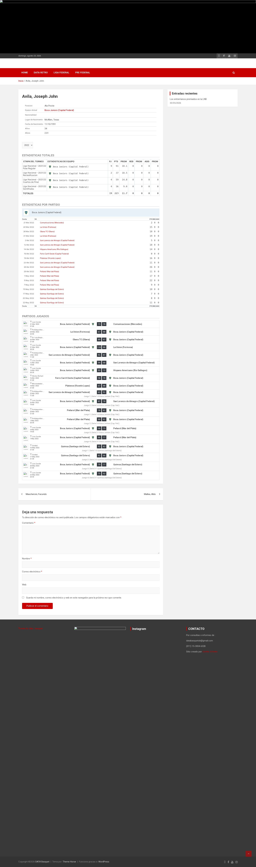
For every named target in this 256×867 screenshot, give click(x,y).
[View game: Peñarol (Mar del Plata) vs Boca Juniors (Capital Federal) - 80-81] (90, 421)
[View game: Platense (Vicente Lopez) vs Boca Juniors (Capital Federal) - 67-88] (90, 386)
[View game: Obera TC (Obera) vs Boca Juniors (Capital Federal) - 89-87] (90, 339)
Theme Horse (69, 861)
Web (24, 584)
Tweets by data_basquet (30, 628)
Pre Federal (82, 72)
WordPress (103, 861)
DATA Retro (41, 72)
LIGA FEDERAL (61, 72)
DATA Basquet (42, 861)
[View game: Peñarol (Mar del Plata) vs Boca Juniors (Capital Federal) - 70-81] (90, 412)
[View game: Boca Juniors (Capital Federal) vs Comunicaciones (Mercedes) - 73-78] (90, 324)
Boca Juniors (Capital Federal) (59, 110)
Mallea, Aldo (150, 494)
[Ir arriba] (249, 854)
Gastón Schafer (209, 651)
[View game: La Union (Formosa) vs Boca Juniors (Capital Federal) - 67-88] (90, 332)
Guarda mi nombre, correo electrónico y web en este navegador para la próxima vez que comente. (74, 597)
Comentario (28, 523)
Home (24, 72)
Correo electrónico (32, 571)
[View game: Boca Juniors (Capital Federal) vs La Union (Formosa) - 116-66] (90, 347)
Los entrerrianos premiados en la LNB (188, 99)
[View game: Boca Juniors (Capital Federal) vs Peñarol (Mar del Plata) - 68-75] (90, 430)
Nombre (27, 558)
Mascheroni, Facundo (36, 494)
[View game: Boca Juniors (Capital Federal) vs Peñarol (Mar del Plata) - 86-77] (90, 439)
